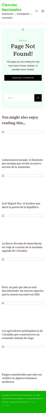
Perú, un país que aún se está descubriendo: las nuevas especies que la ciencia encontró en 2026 (23, 290)
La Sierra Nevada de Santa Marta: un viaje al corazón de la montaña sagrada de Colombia (22, 247)
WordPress (23, 402)
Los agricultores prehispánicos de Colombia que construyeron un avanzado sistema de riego (22, 334)
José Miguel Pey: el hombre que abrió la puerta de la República (21, 205)
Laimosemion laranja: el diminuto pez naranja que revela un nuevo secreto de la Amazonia (22, 163)
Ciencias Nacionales (11, 7)
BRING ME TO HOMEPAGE (23, 78)
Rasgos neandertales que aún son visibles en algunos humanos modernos (22, 378)
